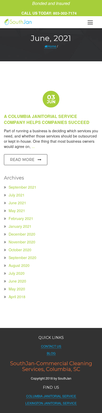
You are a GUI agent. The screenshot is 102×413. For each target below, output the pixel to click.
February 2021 (21, 218)
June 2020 (17, 281)
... (33, 146)
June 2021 (17, 202)
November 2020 (22, 241)
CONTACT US (51, 346)
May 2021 (17, 210)
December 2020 (22, 234)
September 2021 (22, 187)
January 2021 (20, 226)
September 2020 (22, 257)
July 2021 (17, 194)
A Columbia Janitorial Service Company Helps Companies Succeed (46, 119)
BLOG (51, 353)
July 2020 (17, 273)
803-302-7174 (64, 13)
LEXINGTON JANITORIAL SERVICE (51, 403)
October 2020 (20, 249)
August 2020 (19, 265)
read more (23, 159)
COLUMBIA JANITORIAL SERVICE (51, 396)
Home (52, 46)
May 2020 (17, 288)
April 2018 (17, 296)
